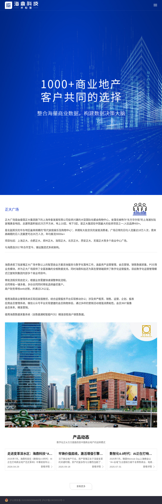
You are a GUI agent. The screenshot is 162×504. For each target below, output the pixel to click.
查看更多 (81, 486)
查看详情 (45, 466)
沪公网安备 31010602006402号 (25, 500)
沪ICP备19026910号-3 (53, 500)
